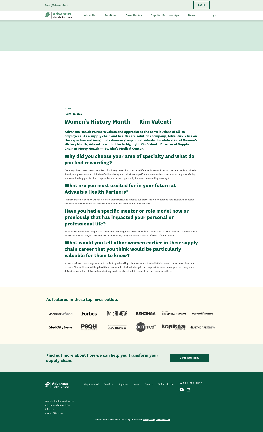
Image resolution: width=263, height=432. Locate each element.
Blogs (68, 108)
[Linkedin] (188, 390)
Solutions (110, 15)
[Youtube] (181, 390)
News (191, 15)
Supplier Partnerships (165, 15)
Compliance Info (163, 419)
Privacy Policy (149, 419)
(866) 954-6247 (59, 5)
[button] (201, 5)
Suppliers (123, 384)
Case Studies (134, 15)
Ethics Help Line (166, 384)
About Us (89, 15)
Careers (149, 384)
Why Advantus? (91, 384)
